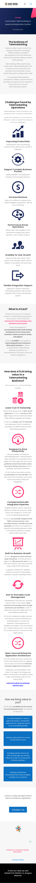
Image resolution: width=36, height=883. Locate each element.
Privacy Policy (18, 860)
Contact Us (18, 809)
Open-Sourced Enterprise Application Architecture (18, 654)
